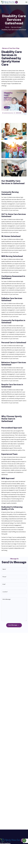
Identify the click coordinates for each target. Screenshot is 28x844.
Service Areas (16, 27)
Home (7, 27)
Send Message (12, 625)
